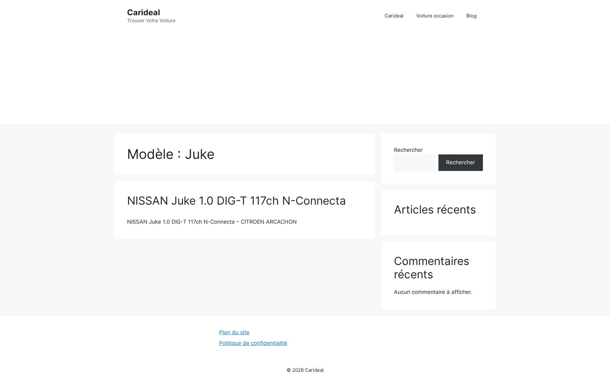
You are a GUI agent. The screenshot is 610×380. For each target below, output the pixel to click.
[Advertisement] (305, 79)
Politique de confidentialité (253, 343)
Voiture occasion (435, 16)
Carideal (143, 12)
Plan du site (234, 332)
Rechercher (408, 150)
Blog (471, 16)
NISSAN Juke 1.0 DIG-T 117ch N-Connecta (236, 200)
